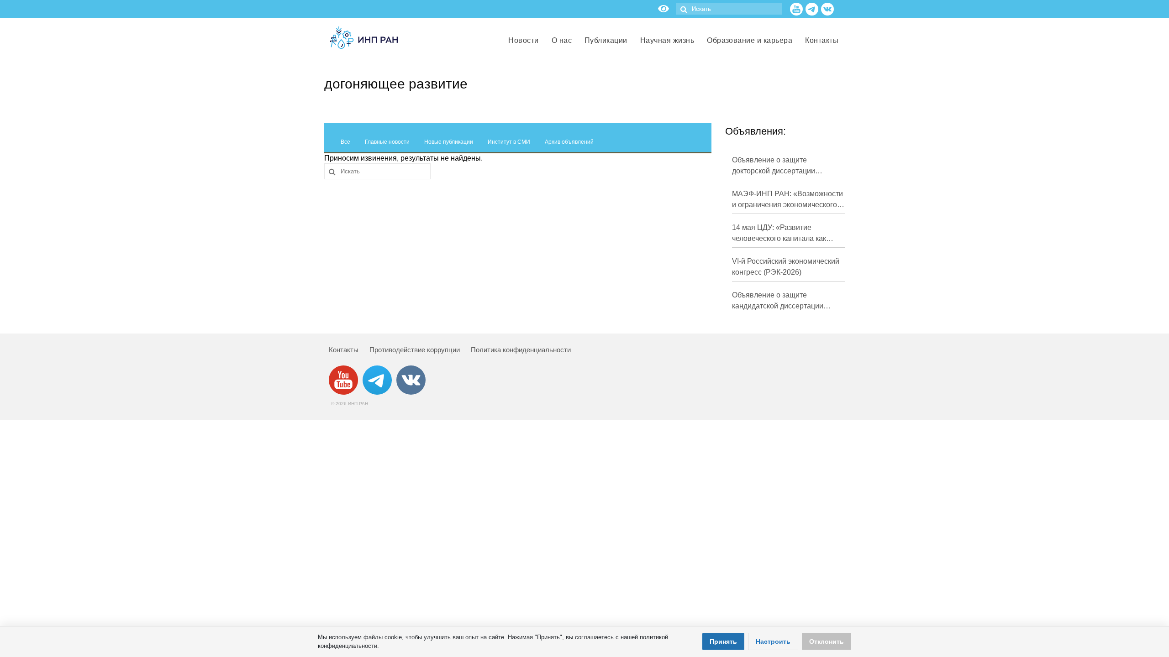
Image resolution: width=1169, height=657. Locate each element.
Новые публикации (448, 142)
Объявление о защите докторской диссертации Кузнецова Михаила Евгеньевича (773, 166)
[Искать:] (729, 9)
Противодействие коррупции (414, 350)
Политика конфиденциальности (521, 350)
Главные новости (387, 142)
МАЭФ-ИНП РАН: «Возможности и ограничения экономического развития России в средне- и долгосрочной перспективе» (787, 200)
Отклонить (826, 641)
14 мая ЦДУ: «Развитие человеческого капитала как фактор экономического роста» (784, 234)
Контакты (343, 350)
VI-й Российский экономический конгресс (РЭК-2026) (785, 266)
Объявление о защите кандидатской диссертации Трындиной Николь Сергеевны (784, 301)
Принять (723, 641)
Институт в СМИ (509, 142)
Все (345, 142)
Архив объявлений (569, 142)
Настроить (773, 641)
